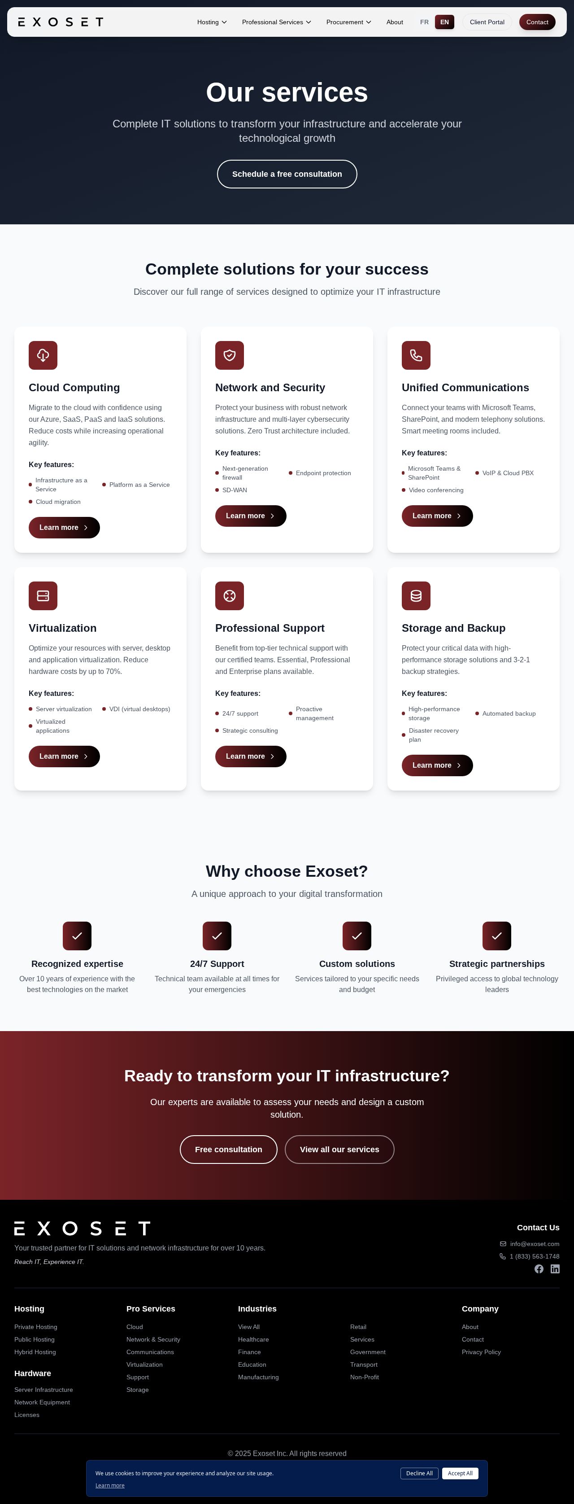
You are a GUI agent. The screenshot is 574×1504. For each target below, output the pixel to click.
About (395, 22)
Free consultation (228, 1149)
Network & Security (153, 1339)
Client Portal (487, 22)
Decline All (419, 1473)
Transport (364, 1364)
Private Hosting (35, 1326)
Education (252, 1364)
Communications (150, 1351)
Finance (249, 1351)
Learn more (58, 527)
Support (137, 1377)
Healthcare (253, 1339)
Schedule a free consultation (287, 174)
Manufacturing (258, 1377)
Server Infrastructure (43, 1389)
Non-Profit (364, 1377)
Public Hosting (34, 1339)
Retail (358, 1326)
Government (368, 1351)
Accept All (460, 1473)
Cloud (134, 1326)
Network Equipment (42, 1402)
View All (249, 1326)
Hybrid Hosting (35, 1351)
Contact (537, 22)
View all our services (339, 1149)
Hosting (208, 22)
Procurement (344, 22)
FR (424, 22)
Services (362, 1339)
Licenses (26, 1414)
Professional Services (272, 22)
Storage (137, 1389)
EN (444, 22)
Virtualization (144, 1364)
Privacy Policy (481, 1351)
